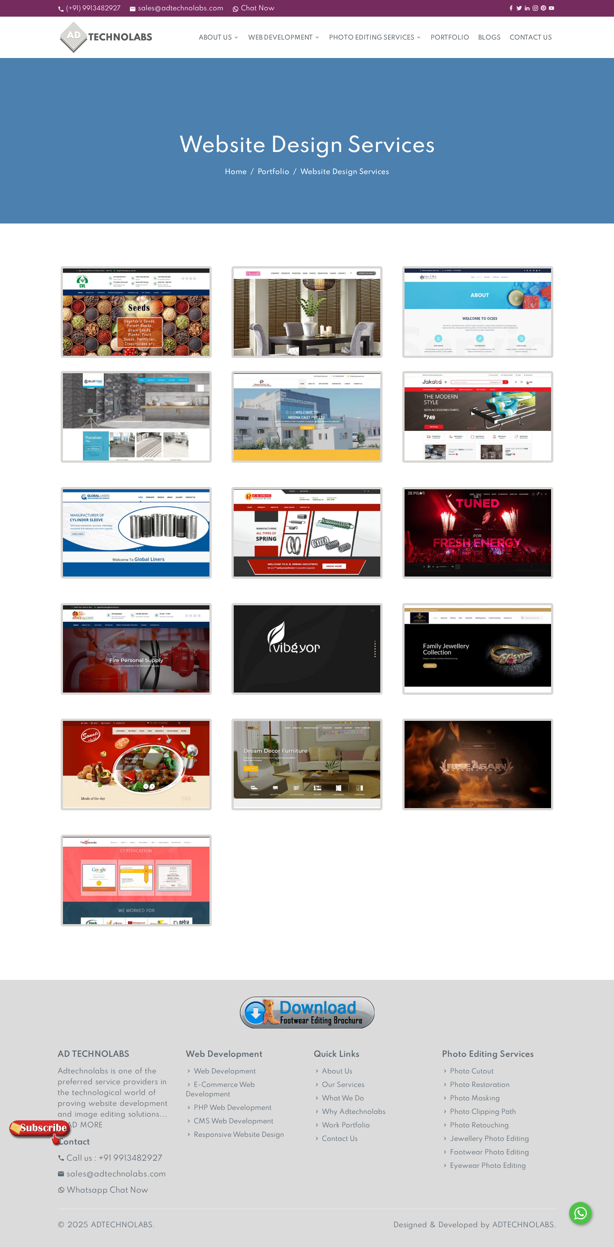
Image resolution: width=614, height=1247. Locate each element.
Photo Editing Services (371, 38)
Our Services (343, 1085)
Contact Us (531, 38)
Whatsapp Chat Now (107, 1190)
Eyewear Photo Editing (488, 1166)
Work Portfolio (346, 1125)
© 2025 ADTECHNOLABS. (106, 1225)
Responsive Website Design (239, 1135)
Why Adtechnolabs (354, 1112)
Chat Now (258, 8)
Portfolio (450, 38)
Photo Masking (475, 1098)
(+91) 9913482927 (93, 8)
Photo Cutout (472, 1071)
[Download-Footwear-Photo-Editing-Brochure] (307, 1013)
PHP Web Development (232, 1108)
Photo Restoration (480, 1085)
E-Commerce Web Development (220, 1090)
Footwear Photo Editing (489, 1152)
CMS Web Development (233, 1121)
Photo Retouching (479, 1125)
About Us (215, 38)
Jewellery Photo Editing (489, 1139)
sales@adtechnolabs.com (180, 8)
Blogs (489, 38)
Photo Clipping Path (483, 1112)
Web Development (280, 38)
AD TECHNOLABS (93, 1054)
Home (236, 172)
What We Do (343, 1098)
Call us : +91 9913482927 (114, 1158)
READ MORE (80, 1125)
